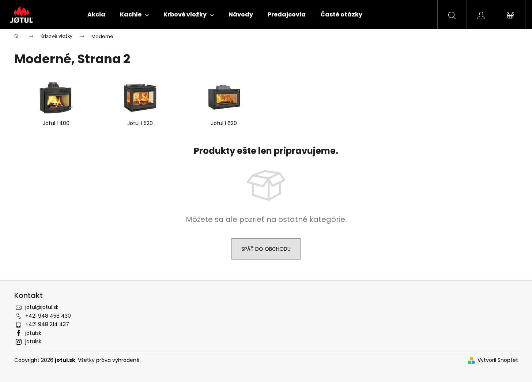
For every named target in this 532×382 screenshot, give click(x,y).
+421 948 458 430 (48, 315)
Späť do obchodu (266, 249)
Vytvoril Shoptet (498, 360)
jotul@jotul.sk (42, 307)
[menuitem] (96, 14)
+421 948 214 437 (47, 324)
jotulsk (33, 333)
